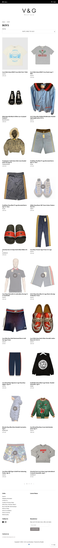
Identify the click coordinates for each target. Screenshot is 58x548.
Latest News (34, 493)
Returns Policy (5, 508)
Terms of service (6, 512)
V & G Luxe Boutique (28, 542)
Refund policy (5, 514)
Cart (54, 2)
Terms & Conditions (6, 510)
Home (3, 22)
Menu (5, 2)
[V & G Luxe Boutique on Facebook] (3, 522)
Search (4, 496)
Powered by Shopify (39, 542)
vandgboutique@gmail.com (8, 537)
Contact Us (5, 500)
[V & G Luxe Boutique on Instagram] (5, 522)
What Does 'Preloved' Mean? (9, 504)
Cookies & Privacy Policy (8, 502)
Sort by (4, 28)
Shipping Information (7, 498)
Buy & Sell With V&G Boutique (9, 506)
